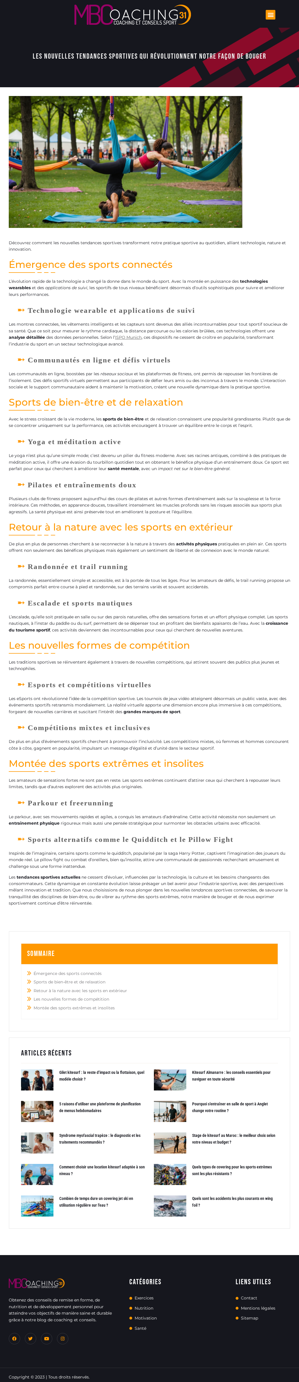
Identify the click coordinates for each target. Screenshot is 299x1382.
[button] (270, 15)
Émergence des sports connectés (68, 973)
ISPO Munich (128, 337)
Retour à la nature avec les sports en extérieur (80, 990)
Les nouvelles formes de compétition (71, 999)
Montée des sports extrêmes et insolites (74, 1008)
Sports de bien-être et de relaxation (69, 982)
